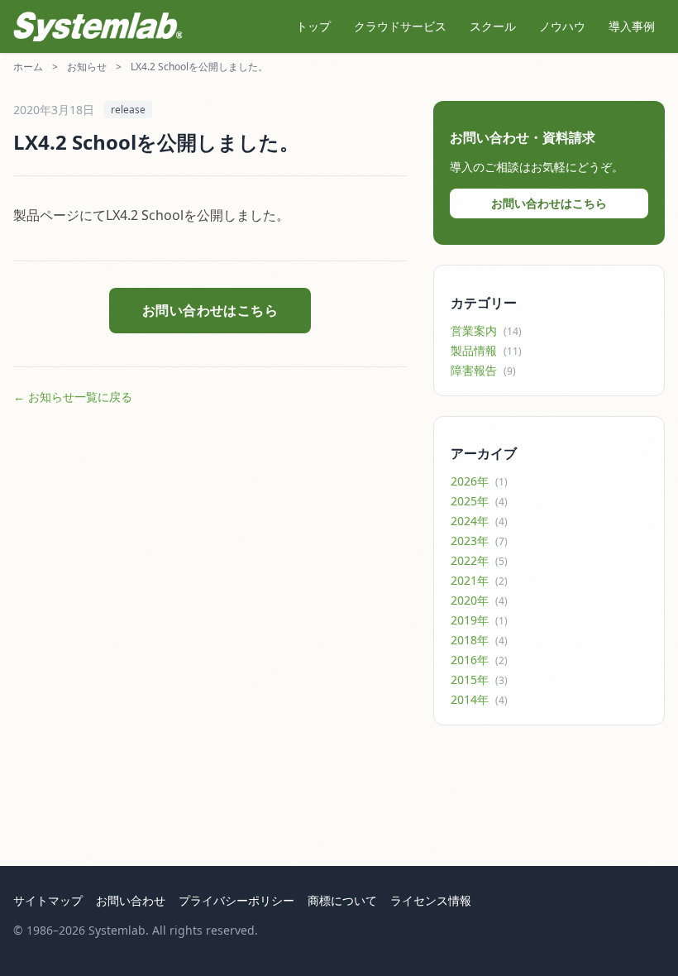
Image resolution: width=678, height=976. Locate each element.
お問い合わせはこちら (210, 310)
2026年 (479, 481)
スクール (493, 26)
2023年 (479, 540)
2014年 (479, 699)
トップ (313, 26)
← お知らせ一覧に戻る (72, 396)
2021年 (479, 580)
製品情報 (486, 350)
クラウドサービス (400, 26)
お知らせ (87, 67)
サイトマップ (48, 900)
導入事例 (632, 26)
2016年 (479, 659)
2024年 (479, 521)
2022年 (479, 560)
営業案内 (486, 330)
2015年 (479, 679)
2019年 (479, 620)
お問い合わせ (130, 900)
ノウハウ (562, 26)
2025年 (479, 501)
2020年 (479, 600)
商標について (342, 900)
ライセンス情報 (430, 900)
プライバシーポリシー (236, 900)
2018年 (479, 640)
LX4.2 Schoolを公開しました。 (199, 67)
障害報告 (483, 370)
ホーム (28, 67)
